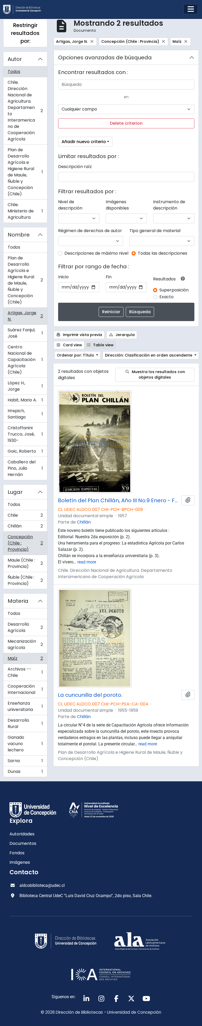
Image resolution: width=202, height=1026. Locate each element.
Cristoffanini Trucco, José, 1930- (25, 434)
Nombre (19, 234)
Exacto (166, 297)
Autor (15, 59)
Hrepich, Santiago (25, 414)
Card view (72, 345)
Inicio (63, 277)
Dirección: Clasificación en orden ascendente (149, 355)
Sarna (25, 762)
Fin (109, 277)
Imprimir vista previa (82, 334)
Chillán (25, 527)
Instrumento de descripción (169, 205)
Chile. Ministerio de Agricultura (25, 211)
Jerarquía (124, 334)
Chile (25, 516)
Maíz (25, 659)
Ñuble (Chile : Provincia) (25, 580)
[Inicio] (24, 9)
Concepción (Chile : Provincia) (25, 543)
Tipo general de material (154, 231)
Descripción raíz (75, 167)
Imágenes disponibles (117, 205)
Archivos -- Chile (25, 672)
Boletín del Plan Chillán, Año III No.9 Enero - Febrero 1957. (118, 500)
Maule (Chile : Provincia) (25, 563)
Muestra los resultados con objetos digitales (158, 374)
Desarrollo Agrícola (25, 627)
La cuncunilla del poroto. (90, 695)
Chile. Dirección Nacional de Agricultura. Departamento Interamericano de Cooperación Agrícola (25, 110)
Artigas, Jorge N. (25, 316)
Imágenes (19, 862)
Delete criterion (126, 123)
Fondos (16, 853)
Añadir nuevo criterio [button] (84, 142)
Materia (18, 601)
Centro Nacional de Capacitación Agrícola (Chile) (25, 359)
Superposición (174, 290)
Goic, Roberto (25, 452)
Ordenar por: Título (76, 355)
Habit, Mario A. (25, 401)
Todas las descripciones (162, 253)
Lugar (15, 492)
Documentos (22, 843)
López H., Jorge (25, 386)
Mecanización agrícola (25, 644)
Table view (103, 345)
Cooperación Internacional (25, 689)
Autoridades (21, 834)
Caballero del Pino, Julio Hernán (25, 468)
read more (86, 561)
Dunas (25, 772)
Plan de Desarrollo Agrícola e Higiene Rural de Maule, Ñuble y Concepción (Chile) (25, 172)
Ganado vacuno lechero (25, 743)
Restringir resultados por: (25, 33)
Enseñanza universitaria (25, 706)
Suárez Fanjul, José (25, 333)
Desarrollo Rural (25, 723)
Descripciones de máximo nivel (96, 253)
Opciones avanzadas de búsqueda (105, 57)
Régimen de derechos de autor (90, 231)
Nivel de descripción (70, 205)
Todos (14, 72)
